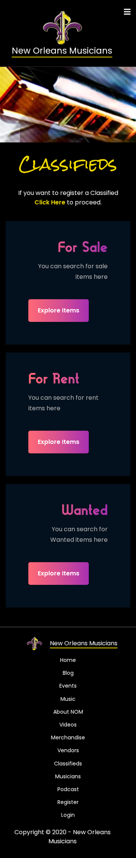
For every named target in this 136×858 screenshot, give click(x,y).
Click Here (49, 203)
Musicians (68, 776)
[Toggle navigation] (127, 12)
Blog (68, 673)
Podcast (68, 789)
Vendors (68, 750)
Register (68, 802)
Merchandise (68, 737)
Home (68, 660)
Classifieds (68, 763)
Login (68, 815)
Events (68, 685)
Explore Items (58, 310)
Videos (68, 724)
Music (68, 699)
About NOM (68, 712)
